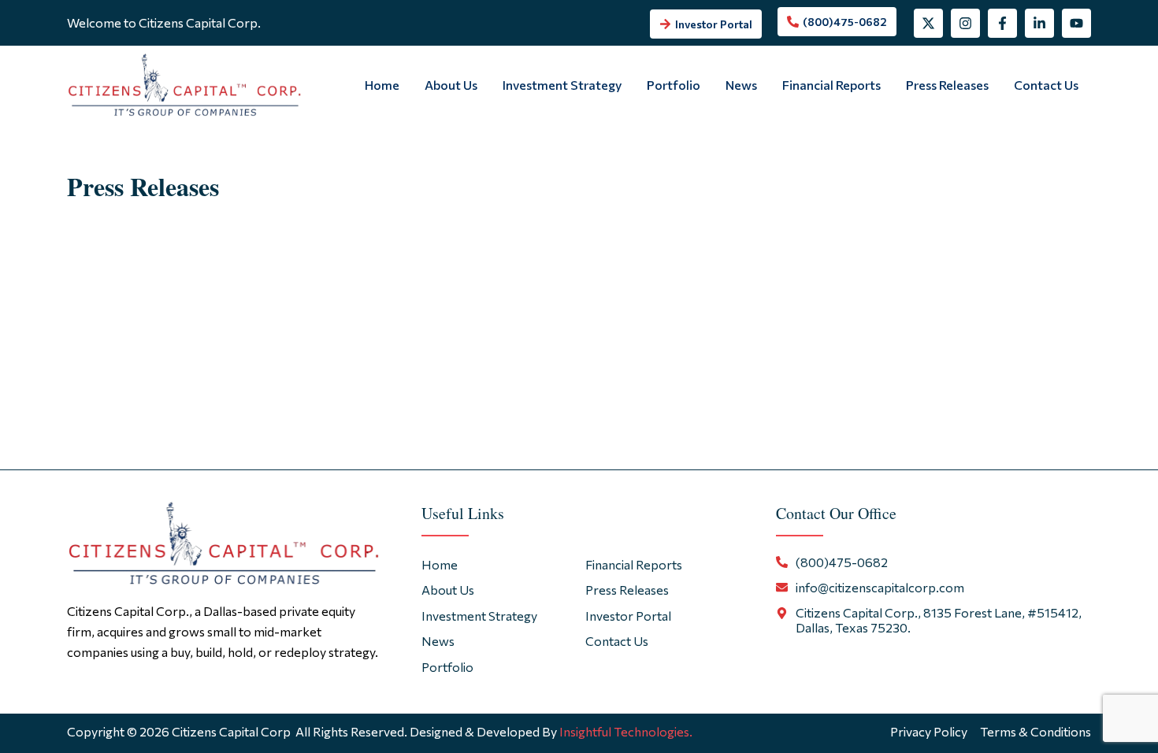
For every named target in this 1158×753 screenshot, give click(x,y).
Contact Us (1046, 84)
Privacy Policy (928, 731)
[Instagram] (965, 23)
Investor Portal (628, 615)
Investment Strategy (562, 84)
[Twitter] (928, 23)
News (741, 84)
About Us (451, 84)
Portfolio (673, 84)
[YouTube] (1076, 23)
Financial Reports (831, 84)
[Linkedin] (1039, 23)
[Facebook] (1002, 23)
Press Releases (947, 84)
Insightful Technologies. (625, 731)
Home (382, 84)
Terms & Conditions (1035, 731)
